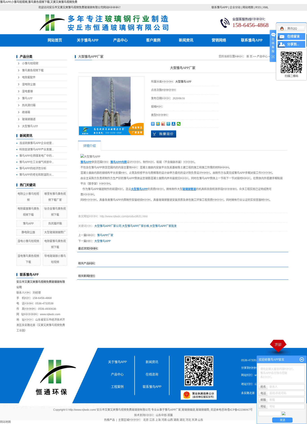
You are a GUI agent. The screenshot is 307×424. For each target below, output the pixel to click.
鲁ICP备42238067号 (240, 409)
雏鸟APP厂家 (105, 235)
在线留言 (293, 36)
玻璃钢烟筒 (202, 409)
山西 (170, 420)
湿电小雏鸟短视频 (28, 241)
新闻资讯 (186, 40)
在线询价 (163, 134)
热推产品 (109, 420)
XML (266, 7)
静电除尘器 (28, 232)
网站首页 (55, 40)
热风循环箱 (55, 223)
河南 (164, 420)
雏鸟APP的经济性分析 (32, 168)
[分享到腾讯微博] (168, 124)
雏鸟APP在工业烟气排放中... (36, 162)
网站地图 (247, 7)
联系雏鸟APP (219, 7)
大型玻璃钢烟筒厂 (55, 232)
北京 (146, 420)
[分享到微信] (179, 124)
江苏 (152, 420)
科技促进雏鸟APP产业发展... (36, 149)
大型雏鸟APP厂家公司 (107, 226)
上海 (158, 420)
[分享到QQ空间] (158, 124)
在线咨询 (152, 374)
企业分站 (235, 7)
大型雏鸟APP (30, 126)
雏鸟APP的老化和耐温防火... (36, 174)
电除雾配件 (29, 77)
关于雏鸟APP (87, 40)
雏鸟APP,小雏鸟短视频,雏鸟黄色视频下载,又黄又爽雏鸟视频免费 (38, 2)
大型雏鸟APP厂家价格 (135, 226)
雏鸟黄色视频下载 (33, 70)
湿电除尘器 (29, 84)
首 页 (249, 56)
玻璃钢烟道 (29, 119)
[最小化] (302, 359)
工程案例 (117, 386)
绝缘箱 (26, 112)
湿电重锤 (27, 91)
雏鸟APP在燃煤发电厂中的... (36, 155)
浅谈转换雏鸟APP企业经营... (36, 143)
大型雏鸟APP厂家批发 (163, 226)
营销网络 (219, 40)
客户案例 (153, 40)
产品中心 (120, 40)
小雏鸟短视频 (30, 63)
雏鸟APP (27, 98)
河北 (188, 420)
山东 (200, 420)
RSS (258, 7)
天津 (194, 420)
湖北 (182, 420)
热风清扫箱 (29, 105)
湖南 (176, 420)
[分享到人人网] (174, 124)
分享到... (293, 44)
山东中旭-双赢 (164, 415)
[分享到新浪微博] (163, 124)
